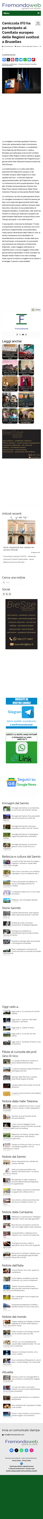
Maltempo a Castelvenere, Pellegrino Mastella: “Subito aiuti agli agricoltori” (26, 1218)
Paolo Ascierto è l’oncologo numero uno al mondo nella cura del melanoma (21, 1334)
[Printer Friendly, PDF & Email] (36, 309)
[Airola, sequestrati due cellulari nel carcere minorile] (21, 530)
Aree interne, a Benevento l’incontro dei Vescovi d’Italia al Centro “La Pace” (21, 1202)
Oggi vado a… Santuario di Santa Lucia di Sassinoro (26, 1043)
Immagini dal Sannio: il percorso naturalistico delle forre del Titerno (25, 827)
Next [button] (39, 544)
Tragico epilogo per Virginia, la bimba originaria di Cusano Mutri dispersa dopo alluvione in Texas (21, 1324)
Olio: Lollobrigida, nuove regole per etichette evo (25, 1298)
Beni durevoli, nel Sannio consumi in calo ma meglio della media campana (26, 1226)
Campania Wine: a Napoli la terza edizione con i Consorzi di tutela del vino (21, 1235)
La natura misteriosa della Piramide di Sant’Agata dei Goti (26, 1070)
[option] (21, 542)
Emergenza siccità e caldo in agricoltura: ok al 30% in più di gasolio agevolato (21, 1245)
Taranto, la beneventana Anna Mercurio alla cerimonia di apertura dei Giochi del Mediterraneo (20, 1288)
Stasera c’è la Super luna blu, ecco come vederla (24, 1353)
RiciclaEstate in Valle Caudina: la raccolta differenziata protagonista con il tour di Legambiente (20, 1182)
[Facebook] (17, 335)
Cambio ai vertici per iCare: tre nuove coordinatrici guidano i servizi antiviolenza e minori (21, 1147)
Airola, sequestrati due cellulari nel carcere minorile (24, 1162)
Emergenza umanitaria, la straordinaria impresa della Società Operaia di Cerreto (20, 933)
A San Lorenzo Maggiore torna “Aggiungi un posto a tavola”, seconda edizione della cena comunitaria (21, 1126)
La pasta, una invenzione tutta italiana (26, 1093)
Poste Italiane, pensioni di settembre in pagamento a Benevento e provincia (21, 1192)
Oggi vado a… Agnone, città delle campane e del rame (24, 1021)
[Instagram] (26, 335)
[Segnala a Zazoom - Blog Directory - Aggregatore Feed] (21, 1463)
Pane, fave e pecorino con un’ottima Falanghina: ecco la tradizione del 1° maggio (21, 873)
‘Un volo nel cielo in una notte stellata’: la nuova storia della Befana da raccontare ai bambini (21, 1389)
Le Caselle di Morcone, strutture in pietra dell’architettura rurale (24, 1062)
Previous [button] (4, 544)
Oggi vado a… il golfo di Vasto (22, 1028)
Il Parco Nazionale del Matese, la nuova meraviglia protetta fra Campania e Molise (20, 884)
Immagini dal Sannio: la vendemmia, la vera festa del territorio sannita (25, 809)
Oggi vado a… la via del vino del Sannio (23, 1035)
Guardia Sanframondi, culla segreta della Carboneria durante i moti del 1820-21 (21, 915)
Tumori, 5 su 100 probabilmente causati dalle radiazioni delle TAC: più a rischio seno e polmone (21, 1344)
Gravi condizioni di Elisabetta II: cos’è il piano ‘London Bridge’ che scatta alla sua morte (22, 1362)
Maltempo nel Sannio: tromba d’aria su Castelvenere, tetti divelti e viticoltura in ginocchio (21, 1136)
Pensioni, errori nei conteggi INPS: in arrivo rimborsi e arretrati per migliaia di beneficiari (21, 1379)
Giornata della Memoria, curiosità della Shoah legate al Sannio (24, 1078)
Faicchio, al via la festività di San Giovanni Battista (23, 1117)
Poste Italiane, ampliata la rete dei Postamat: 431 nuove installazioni (24, 1279)
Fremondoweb (9, 46)
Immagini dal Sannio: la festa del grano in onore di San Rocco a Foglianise (20, 847)
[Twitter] (20, 335)
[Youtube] (23, 335)
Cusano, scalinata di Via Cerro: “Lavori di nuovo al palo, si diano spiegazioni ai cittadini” (21, 1108)
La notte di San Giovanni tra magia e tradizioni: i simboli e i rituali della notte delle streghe (21, 863)
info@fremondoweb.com (14, 1435)
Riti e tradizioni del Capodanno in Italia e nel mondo (26, 1406)
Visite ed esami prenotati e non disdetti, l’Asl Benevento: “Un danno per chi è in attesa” (21, 1172)
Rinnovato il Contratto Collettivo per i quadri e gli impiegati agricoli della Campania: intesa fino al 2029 (21, 1255)
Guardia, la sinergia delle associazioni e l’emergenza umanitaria (25, 942)
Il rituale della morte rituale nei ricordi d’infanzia (25, 1086)
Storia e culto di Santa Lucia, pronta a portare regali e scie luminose (25, 1414)
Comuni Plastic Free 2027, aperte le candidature (25, 1271)
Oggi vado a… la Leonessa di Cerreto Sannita (25, 1012)
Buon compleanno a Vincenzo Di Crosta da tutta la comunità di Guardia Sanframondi (22, 951)
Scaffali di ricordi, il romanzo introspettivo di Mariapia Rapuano (24, 924)
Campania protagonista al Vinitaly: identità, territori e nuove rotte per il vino (21, 1307)
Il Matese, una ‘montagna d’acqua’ (24, 900)
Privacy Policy (16, 1460)
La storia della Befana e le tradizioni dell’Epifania (25, 1398)
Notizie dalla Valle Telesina (30, 46)
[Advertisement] (21, 117)
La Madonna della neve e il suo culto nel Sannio (25, 893)
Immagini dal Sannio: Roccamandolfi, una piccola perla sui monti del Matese (21, 818)
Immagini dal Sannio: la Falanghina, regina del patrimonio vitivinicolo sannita (20, 836)
